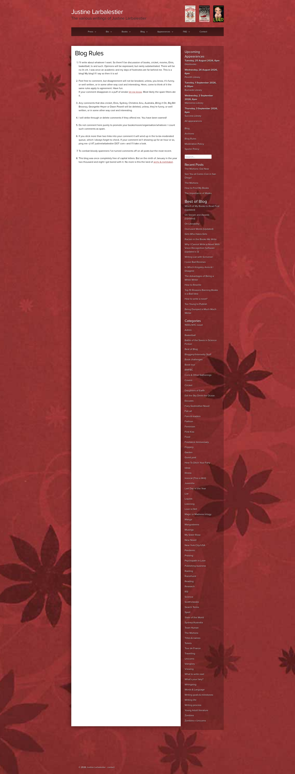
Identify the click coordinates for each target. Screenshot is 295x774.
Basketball (190, 335)
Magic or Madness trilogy (198, 514)
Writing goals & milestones (199, 694)
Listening (190, 504)
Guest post (190, 457)
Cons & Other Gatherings (198, 375)
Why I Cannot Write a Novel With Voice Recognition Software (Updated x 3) (202, 248)
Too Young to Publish (196, 304)
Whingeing (190, 684)
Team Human (192, 627)
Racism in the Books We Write (201, 239)
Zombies (189, 715)
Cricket (188, 385)
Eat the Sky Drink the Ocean (200, 395)
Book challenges (194, 359)
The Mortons (191, 183)
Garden (189, 452)
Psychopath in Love (195, 560)
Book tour (190, 364)
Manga (188, 519)
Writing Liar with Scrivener (199, 257)
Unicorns (189, 658)
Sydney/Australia (194, 622)
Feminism (190, 426)
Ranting (189, 571)
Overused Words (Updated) (199, 229)
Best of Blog (191, 349)
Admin (188, 330)
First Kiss (189, 431)
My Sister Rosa (192, 534)
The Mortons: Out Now (197, 168)
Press (90, 31)
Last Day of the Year (195, 488)
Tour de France (193, 648)
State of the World (194, 617)
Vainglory (190, 663)
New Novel (191, 540)
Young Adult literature (196, 710)
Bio (107, 31)
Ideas (187, 468)
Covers (188, 380)
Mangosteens (192, 524)
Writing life (190, 700)
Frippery (189, 447)
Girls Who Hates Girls (196, 234)
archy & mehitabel (163, 162)
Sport (187, 612)
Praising (189, 555)
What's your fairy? (194, 679)
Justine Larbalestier (97, 12)
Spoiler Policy (192, 149)
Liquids (188, 498)
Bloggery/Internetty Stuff (198, 354)
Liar (187, 493)
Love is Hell (191, 509)
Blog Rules (190, 138)
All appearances (193, 121)
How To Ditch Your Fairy (197, 462)
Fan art (188, 411)
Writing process (193, 705)
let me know (135, 92)
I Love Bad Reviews (195, 262)
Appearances (163, 31)
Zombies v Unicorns (195, 720)
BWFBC (189, 369)
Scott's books (192, 602)
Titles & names (192, 638)
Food (187, 437)
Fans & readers (193, 416)
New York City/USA (195, 545)
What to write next (194, 674)
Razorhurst (190, 576)
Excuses (189, 400)
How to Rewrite (193, 285)
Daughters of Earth (195, 390)
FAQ (185, 31)
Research (190, 586)
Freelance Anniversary (197, 442)
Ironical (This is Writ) (195, 478)
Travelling (190, 653)
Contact (203, 31)
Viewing (189, 669)
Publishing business (195, 565)
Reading (189, 581)
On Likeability (192, 223)
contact (110, 767)
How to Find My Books (197, 188)
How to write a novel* (196, 298)
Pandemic (190, 550)
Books (125, 31)
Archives (189, 133)
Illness (188, 473)
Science (189, 597)
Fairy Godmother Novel (197, 406)
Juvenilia (189, 483)
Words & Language (195, 689)
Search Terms (192, 607)
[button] (94, 32)
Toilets (188, 643)
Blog (142, 31)
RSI (186, 591)
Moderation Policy (194, 144)
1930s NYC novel (194, 325)
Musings (189, 529)
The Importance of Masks (198, 193)
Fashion (189, 421)
